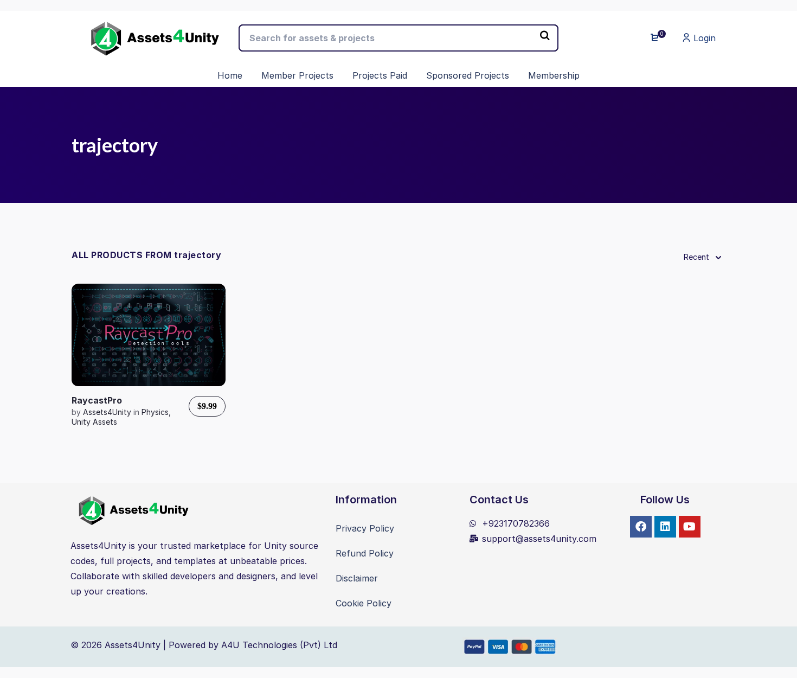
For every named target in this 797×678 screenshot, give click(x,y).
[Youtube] (689, 527)
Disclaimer (357, 578)
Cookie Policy (363, 603)
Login (703, 38)
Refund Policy (365, 553)
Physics (155, 412)
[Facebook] (641, 527)
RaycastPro (97, 400)
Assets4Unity (108, 412)
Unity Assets (94, 421)
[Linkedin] (665, 527)
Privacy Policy (365, 528)
